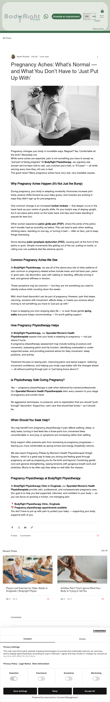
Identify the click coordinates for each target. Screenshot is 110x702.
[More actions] (97, 56)
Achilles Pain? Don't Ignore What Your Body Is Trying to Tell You (81, 589)
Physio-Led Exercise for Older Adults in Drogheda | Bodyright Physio (27, 589)
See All (104, 550)
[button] (102, 11)
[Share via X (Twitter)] (18, 527)
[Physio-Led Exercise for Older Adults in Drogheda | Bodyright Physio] (28, 570)
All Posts (7, 38)
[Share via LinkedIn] (25, 527)
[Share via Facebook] (12, 527)
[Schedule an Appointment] (46, 16)
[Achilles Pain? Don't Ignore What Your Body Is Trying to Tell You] (82, 570)
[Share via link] (32, 527)
